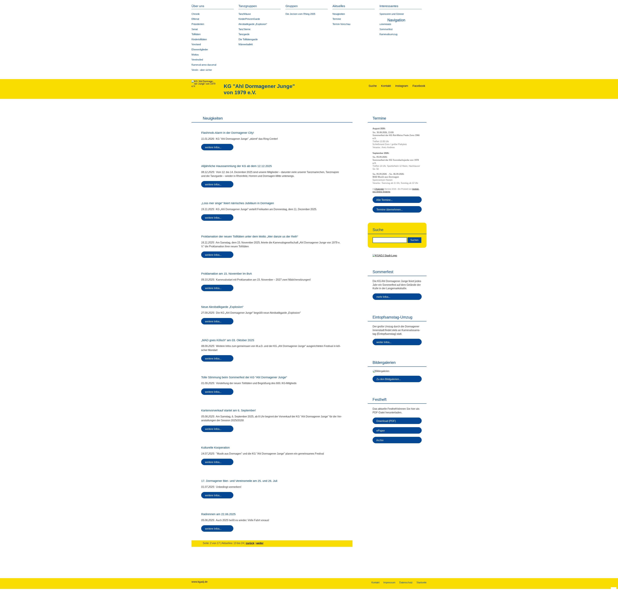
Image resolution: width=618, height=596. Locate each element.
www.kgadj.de (200, 581)
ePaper (380, 430)
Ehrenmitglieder (200, 49)
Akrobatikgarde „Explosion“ (253, 24)
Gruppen (292, 6)
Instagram (402, 85)
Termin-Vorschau (341, 24)
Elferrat (195, 19)
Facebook (419, 85)
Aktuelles (338, 6)
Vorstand (196, 44)
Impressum (389, 582)
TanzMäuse (245, 14)
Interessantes (388, 6)
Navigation (396, 20)
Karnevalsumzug (388, 34)
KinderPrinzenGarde (249, 19)
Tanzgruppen (248, 6)
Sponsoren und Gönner (391, 14)
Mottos (195, 54)
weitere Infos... (212, 147)
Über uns (198, 6)
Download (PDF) (385, 420)
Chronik (196, 14)
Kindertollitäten (199, 39)
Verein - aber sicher (202, 70)
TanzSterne (244, 29)
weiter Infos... (383, 342)
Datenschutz (406, 582)
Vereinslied (197, 59)
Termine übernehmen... (389, 209)
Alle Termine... (384, 199)
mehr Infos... (382, 296)
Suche (373, 85)
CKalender (379, 189)
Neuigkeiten (338, 14)
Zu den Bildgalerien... (388, 379)
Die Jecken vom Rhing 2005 (300, 14)
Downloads (385, 24)
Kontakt (386, 85)
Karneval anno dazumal (204, 65)
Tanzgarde (244, 34)
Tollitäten (196, 34)
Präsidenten (198, 24)
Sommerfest (386, 29)
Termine (336, 19)
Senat (195, 29)
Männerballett (246, 44)
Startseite (421, 582)
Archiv (379, 440)
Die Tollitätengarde (248, 39)
